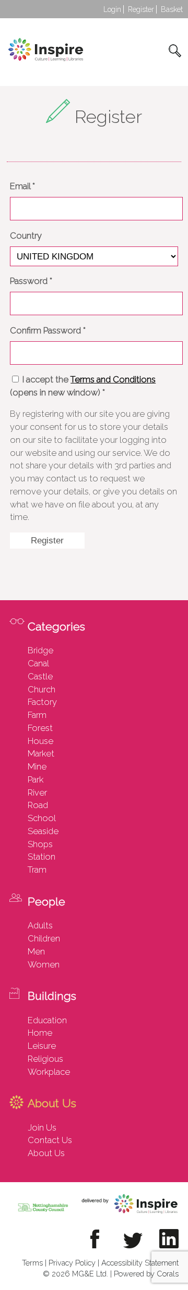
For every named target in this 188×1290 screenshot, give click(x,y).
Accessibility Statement (140, 1262)
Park (35, 779)
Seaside (43, 831)
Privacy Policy (72, 1262)
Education (47, 1020)
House (40, 741)
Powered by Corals (146, 1273)
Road (38, 805)
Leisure (42, 1045)
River (37, 792)
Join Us (42, 1127)
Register (141, 9)
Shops (40, 844)
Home (40, 1032)
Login (112, 9)
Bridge (40, 650)
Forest (40, 728)
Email (22, 186)
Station (41, 856)
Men (36, 951)
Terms (32, 1262)
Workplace (49, 1071)
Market (41, 753)
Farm (37, 715)
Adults (40, 925)
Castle (40, 676)
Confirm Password (48, 330)
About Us (46, 1153)
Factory (42, 702)
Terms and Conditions (113, 379)
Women (44, 964)
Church (41, 689)
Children (44, 938)
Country (26, 235)
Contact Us (50, 1140)
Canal (38, 663)
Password (31, 281)
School (42, 818)
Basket (172, 9)
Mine (37, 766)
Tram (37, 869)
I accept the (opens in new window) (83, 386)
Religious (45, 1058)
